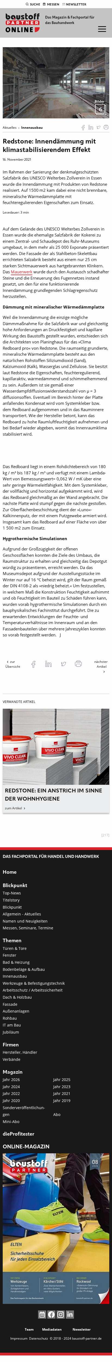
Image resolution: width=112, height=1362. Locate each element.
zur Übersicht (12, 664)
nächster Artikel (101, 664)
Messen (53, 4)
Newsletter (76, 4)
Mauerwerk (21, 271)
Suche (35, 4)
